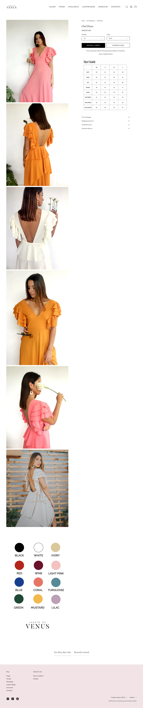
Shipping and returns (88, 121)
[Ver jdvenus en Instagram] (7, 698)
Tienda (8, 679)
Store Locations (38, 676)
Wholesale (9, 682)
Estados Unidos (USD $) (118, 697)
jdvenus (114, 701)
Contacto (9, 690)
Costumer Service (87, 128)
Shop (7, 672)
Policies (35, 679)
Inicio (83, 21)
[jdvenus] (11, 7)
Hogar (8, 676)
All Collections (91, 21)
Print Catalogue (86, 117)
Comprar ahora (118, 45)
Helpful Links (37, 672)
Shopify (134, 701)
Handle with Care (87, 124)
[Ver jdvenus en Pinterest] (17, 698)
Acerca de (9, 687)
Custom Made (10, 684)
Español (132, 697)
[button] (62, 7)
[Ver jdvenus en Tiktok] (12, 698)
